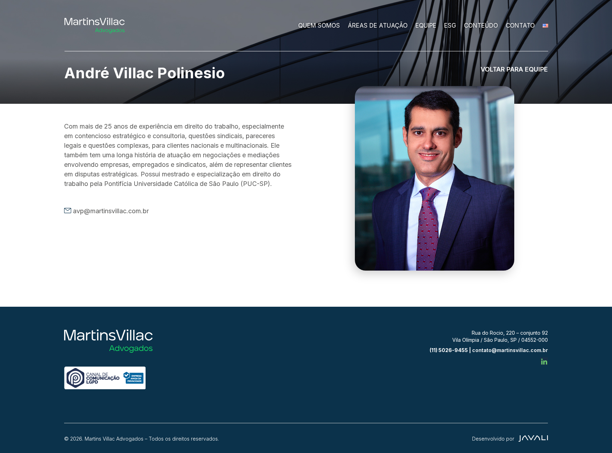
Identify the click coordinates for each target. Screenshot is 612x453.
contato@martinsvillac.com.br (510, 350)
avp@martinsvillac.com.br (111, 211)
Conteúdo (481, 25)
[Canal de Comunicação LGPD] (105, 387)
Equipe (425, 25)
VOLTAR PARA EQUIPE (514, 69)
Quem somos (319, 25)
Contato (520, 25)
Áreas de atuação (378, 25)
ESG (450, 25)
